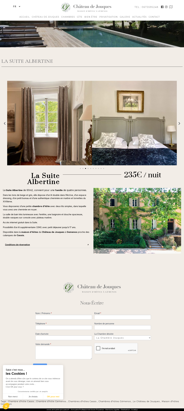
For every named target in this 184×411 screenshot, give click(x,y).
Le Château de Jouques (146, 401)
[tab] (47, 245)
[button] (80, 168)
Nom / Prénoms (43, 313)
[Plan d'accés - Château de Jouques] (171, 7)
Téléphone (41, 323)
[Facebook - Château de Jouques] (162, 7)
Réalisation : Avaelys (129, 409)
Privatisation (108, 17)
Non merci (13, 396)
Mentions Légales (112, 409)
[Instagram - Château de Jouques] (166, 7)
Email (97, 313)
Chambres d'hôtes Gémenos (114, 401)
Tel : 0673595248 (146, 7)
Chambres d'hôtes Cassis (82, 401)
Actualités (139, 17)
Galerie (125, 17)
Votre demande (43, 344)
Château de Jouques (45, 17)
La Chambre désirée (103, 334)
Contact (154, 17)
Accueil (24, 17)
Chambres (68, 17)
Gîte (79, 17)
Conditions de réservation (17, 245)
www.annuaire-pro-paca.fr (58, 409)
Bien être (90, 17)
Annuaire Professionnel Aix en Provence (87, 409)
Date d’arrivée (41, 334)
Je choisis (33, 396)
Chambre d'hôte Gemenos (51, 401)
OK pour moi (53, 396)
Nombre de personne (104, 323)
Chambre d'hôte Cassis (21, 401)
